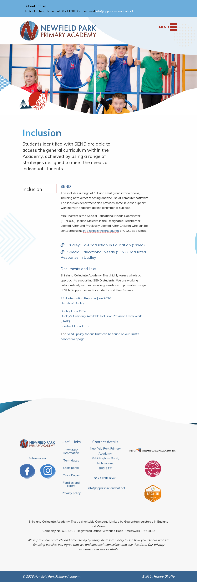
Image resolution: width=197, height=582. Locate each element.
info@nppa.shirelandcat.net (114, 11)
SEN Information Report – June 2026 (86, 298)
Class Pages (71, 475)
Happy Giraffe (164, 576)
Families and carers (71, 484)
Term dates (71, 460)
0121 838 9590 (105, 478)
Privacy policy (71, 493)
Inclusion (32, 189)
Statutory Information (71, 451)
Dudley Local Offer (73, 311)
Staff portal (71, 468)
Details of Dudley (72, 303)
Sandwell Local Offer (75, 326)
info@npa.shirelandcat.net (101, 230)
